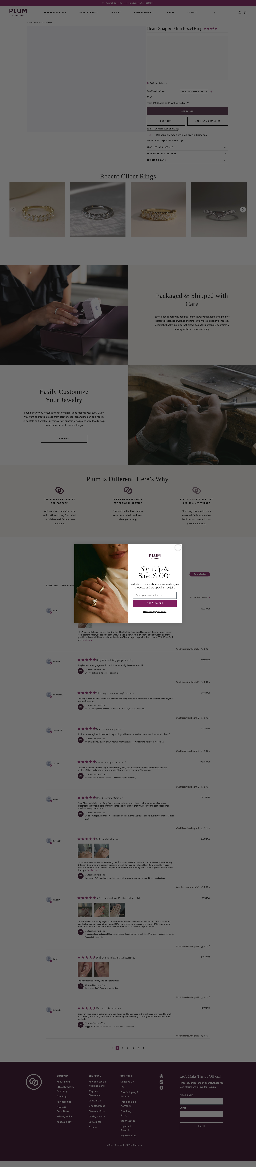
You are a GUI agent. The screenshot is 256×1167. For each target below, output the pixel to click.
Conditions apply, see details (154, 612)
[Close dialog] (178, 547)
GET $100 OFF (155, 603)
